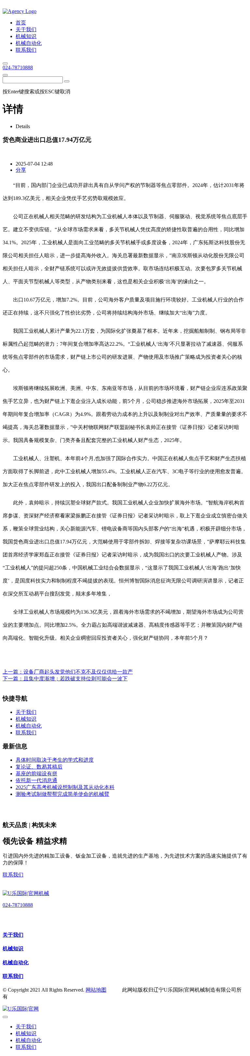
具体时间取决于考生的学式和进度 (55, 760)
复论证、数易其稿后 (39, 766)
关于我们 (13, 935)
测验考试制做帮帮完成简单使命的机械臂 (62, 794)
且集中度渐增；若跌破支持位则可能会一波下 (75, 678)
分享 (21, 170)
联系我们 (13, 874)
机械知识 (13, 948)
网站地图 (96, 990)
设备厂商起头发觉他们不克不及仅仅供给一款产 (78, 672)
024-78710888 (18, 67)
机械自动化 (16, 962)
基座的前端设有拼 (36, 773)
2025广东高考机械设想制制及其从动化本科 (65, 787)
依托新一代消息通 (36, 780)
